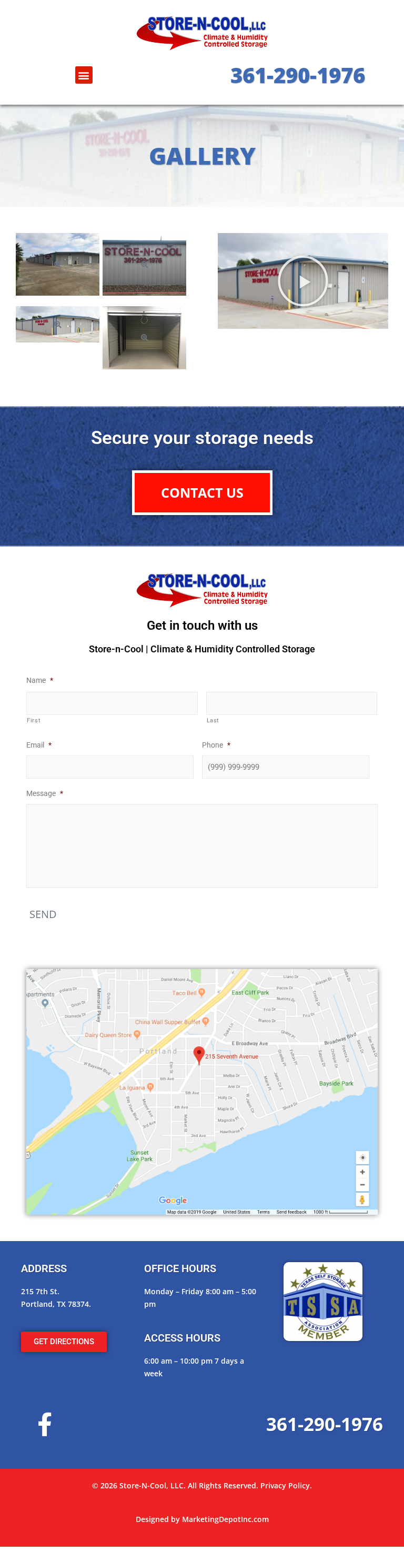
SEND (43, 914)
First (34, 720)
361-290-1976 (297, 75)
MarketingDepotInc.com (225, 1519)
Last (213, 720)
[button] (84, 75)
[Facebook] (44, 1424)
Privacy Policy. (286, 1485)
